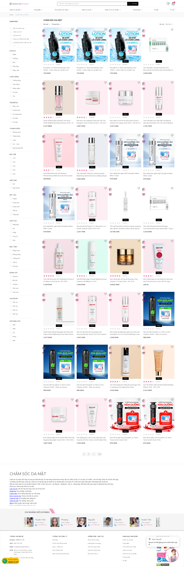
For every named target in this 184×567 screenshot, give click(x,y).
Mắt (14, 329)
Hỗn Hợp (16, 66)
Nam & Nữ (16, 188)
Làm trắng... (16, 84)
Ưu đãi (156, 10)
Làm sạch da (17, 35)
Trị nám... (15, 92)
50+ (14, 174)
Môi (14, 341)
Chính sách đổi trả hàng (59, 543)
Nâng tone (16, 250)
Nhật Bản (16, 225)
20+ (14, 162)
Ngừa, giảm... (17, 88)
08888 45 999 (17, 540)
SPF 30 (15, 306)
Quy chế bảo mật (57, 550)
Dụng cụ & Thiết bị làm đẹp (18, 505)
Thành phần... (17, 136)
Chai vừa (15, 292)
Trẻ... (14, 96)
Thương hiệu (136, 10)
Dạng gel (16, 214)
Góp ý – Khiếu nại (57, 547)
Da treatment (17, 114)
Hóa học (15, 266)
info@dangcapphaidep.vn (20, 547)
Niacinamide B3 (18, 148)
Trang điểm (37, 10)
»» (99, 454)
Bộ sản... (15, 280)
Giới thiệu (55, 540)
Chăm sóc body (86, 10)
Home (11, 15)
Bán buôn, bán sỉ (93, 554)
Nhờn (14, 54)
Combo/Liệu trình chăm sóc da (22, 42)
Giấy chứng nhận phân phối (60, 554)
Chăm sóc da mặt (15, 10)
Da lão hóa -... (17, 110)
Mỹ (14, 229)
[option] (23, 28)
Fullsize (15, 276)
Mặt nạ (15, 210)
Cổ (14, 333)
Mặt (14, 325)
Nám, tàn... (16, 106)
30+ (14, 166)
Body (14, 337)
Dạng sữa (16, 203)
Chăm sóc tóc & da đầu (112, 10)
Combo (15, 284)
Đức (14, 240)
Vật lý (15, 262)
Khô (14, 62)
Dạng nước (16, 207)
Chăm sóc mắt (14, 498)
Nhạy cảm (16, 70)
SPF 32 (15, 310)
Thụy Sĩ (15, 236)
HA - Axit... (16, 144)
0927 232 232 (16, 543)
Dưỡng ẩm (13, 491)
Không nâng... (17, 254)
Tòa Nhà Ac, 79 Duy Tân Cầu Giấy (21, 558)
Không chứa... (17, 132)
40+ (14, 170)
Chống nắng (17, 80)
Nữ (14, 184)
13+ (14, 158)
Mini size (15, 288)
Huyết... (15, 199)
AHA (14, 140)
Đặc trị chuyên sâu (18, 28)
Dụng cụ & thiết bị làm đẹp (21, 39)
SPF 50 (15, 314)
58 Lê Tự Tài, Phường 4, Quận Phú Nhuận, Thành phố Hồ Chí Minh (21, 552)
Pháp (14, 232)
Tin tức (172, 10)
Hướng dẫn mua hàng (94, 543)
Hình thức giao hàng (94, 547)
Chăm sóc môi (17, 32)
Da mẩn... (16, 122)
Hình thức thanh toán (94, 550)
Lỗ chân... (16, 118)
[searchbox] (97, 4)
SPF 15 (15, 302)
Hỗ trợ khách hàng (93, 540)
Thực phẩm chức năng (61, 10)
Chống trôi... (17, 258)
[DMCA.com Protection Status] (165, 564)
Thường (15, 58)
